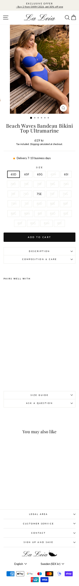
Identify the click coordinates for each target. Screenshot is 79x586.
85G (33, 223)
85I (59, 223)
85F (19, 223)
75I (26, 203)
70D (13, 184)
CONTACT (38, 533)
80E (52, 203)
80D (39, 203)
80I (40, 213)
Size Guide (39, 395)
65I (66, 174)
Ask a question (39, 403)
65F (26, 174)
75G (65, 194)
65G (40, 174)
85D (52, 213)
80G (13, 213)
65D (13, 174)
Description (39, 251)
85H (46, 223)
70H (66, 184)
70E (26, 184)
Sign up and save (38, 542)
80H (27, 213)
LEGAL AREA (38, 514)
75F (52, 194)
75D (26, 194)
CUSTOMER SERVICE (38, 523)
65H (53, 174)
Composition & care (39, 259)
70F (39, 184)
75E (39, 194)
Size (39, 167)
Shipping (34, 144)
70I (13, 194)
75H (13, 203)
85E (65, 213)
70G (52, 184)
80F (65, 203)
